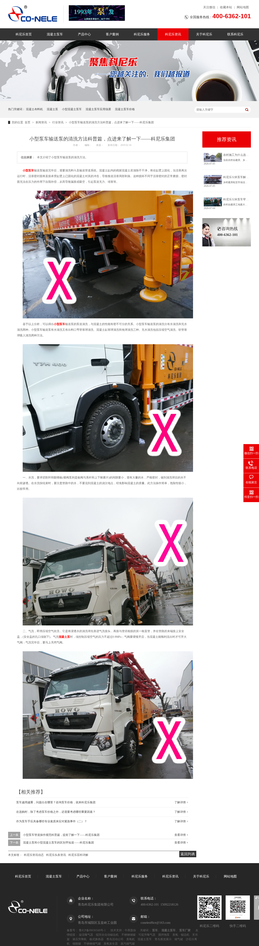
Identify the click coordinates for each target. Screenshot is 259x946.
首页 (28, 122)
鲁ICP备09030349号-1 (92, 930)
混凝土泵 (52, 109)
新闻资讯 (42, 122)
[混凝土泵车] (97, 13)
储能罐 (76, 943)
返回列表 (187, 854)
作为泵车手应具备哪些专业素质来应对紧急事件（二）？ (51, 821)
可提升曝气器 (146, 934)
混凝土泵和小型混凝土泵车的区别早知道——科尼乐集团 (58, 842)
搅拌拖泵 (164, 934)
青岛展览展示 (163, 939)
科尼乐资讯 (173, 34)
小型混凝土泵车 (72, 109)
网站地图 (243, 7)
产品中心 (84, 34)
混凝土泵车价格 (125, 109)
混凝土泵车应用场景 (98, 109)
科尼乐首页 (24, 34)
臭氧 (175, 934)
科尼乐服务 (142, 34)
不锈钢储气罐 (92, 943)
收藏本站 (226, 7)
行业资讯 (58, 122)
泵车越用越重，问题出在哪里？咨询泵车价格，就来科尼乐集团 (56, 802)
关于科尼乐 (204, 34)
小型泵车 (28, 170)
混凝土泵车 (55, 34)
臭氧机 (130, 939)
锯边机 (185, 934)
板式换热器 (96, 939)
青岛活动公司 (114, 939)
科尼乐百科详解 (78, 854)
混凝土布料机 (34, 109)
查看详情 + (181, 834)
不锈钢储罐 (128, 934)
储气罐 (178, 939)
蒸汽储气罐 (128, 943)
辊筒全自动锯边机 (107, 934)
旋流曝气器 (86, 934)
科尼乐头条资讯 (56, 854)
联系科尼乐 (235, 34)
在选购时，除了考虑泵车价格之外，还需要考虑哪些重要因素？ (56, 811)
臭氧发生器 (111, 943)
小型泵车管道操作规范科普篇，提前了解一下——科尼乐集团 (61, 834)
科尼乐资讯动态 (34, 854)
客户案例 (112, 34)
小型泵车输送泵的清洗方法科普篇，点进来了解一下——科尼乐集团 (111, 122)
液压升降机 (79, 939)
